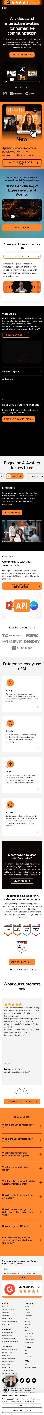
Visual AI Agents (11, 371)
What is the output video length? (15, 1168)
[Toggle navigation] (40, 8)
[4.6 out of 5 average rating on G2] (22, 2)
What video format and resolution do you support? (16, 1154)
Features (5, 1307)
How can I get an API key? (15, 1226)
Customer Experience (9, 1338)
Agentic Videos (7, 1318)
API (26, 1350)
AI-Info (27, 1330)
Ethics (27, 1310)
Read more (36, 707)
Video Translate (7, 1324)
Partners (27, 1321)
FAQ (26, 1364)
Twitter (28, 1380)
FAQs (27, 1361)
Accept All (22, 1406)
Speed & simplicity (22, 256)
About (27, 1307)
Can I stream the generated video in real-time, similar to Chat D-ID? (17, 1240)
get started (20, 55)
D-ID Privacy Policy (16, 1390)
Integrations (6, 1364)
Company (29, 1303)
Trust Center (29, 1333)
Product (5, 1303)
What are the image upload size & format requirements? (18, 1182)
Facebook (4, 1380)
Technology (7, 1346)
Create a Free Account (20, 1102)
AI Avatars (5, 1315)
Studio (27, 1353)
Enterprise (28, 1356)
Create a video (14, 335)
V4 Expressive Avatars (9, 1350)
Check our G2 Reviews (20, 969)
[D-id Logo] (4, 7)
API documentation (8, 1358)
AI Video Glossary (30, 1367)
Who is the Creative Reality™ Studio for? (17, 1140)
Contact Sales (29, 1342)
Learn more (28, 228)
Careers (27, 1313)
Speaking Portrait (8, 1370)
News (26, 1318)
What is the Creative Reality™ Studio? (18, 1126)
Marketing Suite (7, 1333)
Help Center (28, 1336)
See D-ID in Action (20, 962)
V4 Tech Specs (7, 1353)
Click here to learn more (20, 163)
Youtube (34, 1380)
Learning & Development (10, 1341)
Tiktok (22, 1380)
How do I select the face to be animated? (17, 1196)
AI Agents (5, 1313)
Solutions (6, 1329)
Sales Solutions (7, 1335)
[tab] (15, 476)
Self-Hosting (6, 1355)
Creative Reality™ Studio (10, 1321)
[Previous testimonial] (18, 1091)
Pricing (28, 1347)
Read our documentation (18, 419)
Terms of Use (27, 1390)
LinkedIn (16, 1380)
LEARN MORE (34, 329)
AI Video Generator (8, 1310)
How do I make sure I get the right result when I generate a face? (17, 1212)
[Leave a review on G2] (22, 1290)
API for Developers (8, 1361)
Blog (26, 1327)
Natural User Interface (9, 1373)
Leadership (28, 1315)
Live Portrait (6, 1367)
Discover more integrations (20, 586)
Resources (28, 1324)
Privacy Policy (29, 1339)
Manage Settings (20, 1411)
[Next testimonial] (26, 1091)
